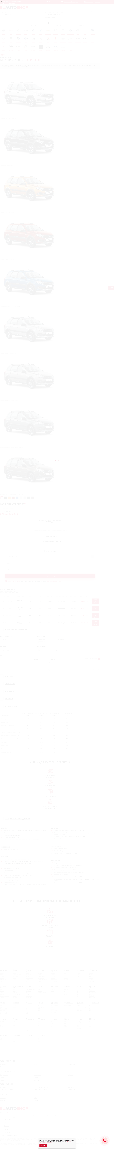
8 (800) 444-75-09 (9, 3)
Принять (43, 1145)
